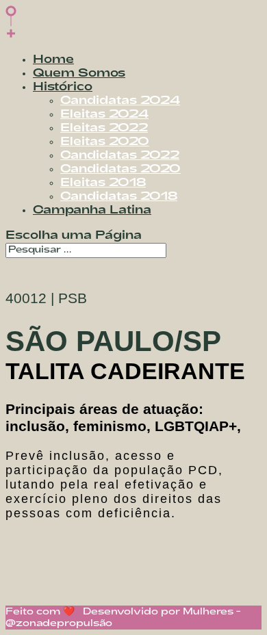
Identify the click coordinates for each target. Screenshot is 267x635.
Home (53, 60)
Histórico (62, 87)
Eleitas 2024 (104, 114)
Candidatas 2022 (119, 156)
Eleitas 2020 (104, 142)
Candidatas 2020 (120, 169)
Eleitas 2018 (103, 183)
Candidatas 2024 (120, 101)
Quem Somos (79, 73)
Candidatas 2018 (118, 197)
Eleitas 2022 (104, 128)
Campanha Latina (92, 210)
